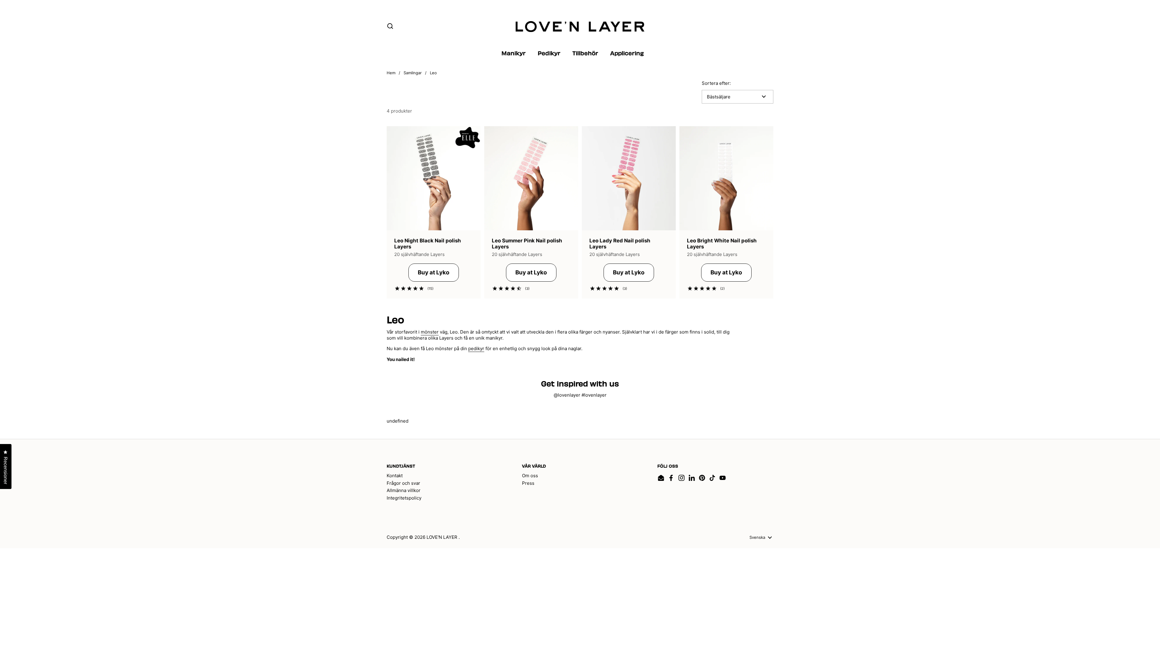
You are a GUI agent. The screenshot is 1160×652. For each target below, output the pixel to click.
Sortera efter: (716, 83)
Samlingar (413, 72)
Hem (391, 72)
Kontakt (395, 475)
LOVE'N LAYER (443, 537)
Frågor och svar (403, 483)
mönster (430, 332)
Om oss (530, 475)
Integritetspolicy (404, 498)
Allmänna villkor (403, 490)
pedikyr (476, 348)
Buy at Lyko (434, 272)
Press (528, 483)
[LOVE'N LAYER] (580, 26)
